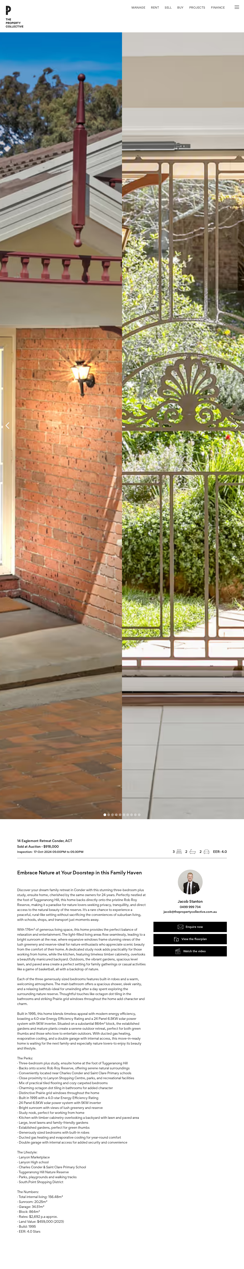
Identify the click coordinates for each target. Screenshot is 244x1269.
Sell (168, 7)
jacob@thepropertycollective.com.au (190, 912)
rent (155, 7)
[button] (197, 8)
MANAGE (138, 7)
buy (180, 7)
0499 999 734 (190, 907)
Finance (218, 7)
